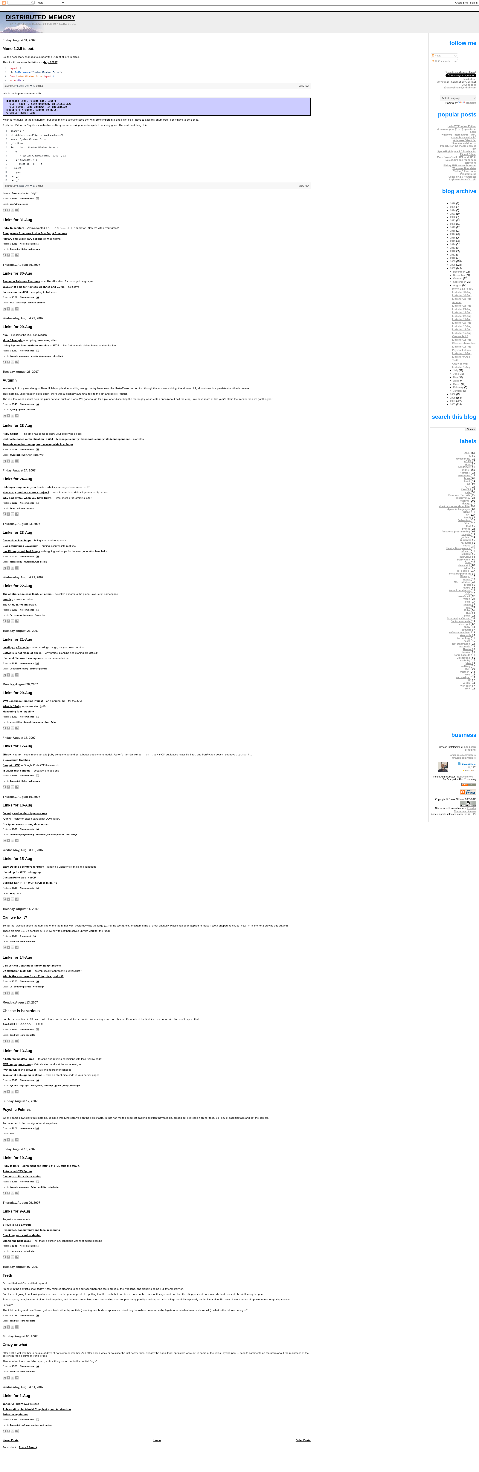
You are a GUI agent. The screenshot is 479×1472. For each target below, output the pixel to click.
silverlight (58, 356)
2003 (453, 404)
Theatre (467, 649)
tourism (467, 652)
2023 (453, 213)
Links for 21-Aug (17, 639)
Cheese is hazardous (21, 1011)
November (459, 275)
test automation (461, 643)
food (469, 526)
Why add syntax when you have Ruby (27, 498)
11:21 (14, 1128)
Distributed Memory (40, 16)
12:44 (15, 1029)
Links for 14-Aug (17, 957)
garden (22, 409)
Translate (471, 102)
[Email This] (4, 210)
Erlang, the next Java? (17, 1240)
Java (12, 303)
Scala (467, 615)
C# (11, 615)
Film (467, 523)
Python (466, 598)
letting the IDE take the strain (60, 1165)
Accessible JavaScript (17, 540)
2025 (453, 207)
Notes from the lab (460, 590)
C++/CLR (466, 489)
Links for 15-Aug (17, 859)
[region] (157, 74)
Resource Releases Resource (21, 281)
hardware (466, 542)
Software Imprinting (15, 1414)
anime (465, 469)
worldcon (466, 685)
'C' (470, 455)
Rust (469, 612)
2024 (453, 210)
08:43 (15, 404)
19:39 (15, 198)
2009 (453, 261)
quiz (468, 601)
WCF (41, 455)
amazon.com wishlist (464, 757)
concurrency (16, 1251)
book (467, 478)
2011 (453, 254)
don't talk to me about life (22, 941)
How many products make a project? (26, 492)
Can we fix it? (15, 917)
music (468, 584)
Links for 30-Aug (17, 273)
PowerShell (464, 596)
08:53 (15, 556)
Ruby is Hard (11, 1165)
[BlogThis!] (8, 210)
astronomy (464, 475)
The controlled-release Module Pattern (27, 594)
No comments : (28, 198)
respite (467, 604)
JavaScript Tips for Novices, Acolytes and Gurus (34, 286)
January (458, 390)
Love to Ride (469, 84)
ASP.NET (465, 472)
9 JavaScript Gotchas (16, 760)
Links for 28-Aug (17, 425)
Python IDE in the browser (19, 1069)
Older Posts (303, 1440)
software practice (36, 303)
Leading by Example (16, 647)
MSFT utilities (462, 582)
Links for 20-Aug (17, 693)
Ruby (24, 249)
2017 (453, 234)
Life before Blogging (470, 748)
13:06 (15, 981)
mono (25, 204)
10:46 (15, 1420)
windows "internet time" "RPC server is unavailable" (459, 136)
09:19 (15, 1080)
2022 (453, 217)
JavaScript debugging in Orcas (22, 1075)
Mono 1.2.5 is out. (18, 49)
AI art (468, 464)
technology (464, 638)
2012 (453, 251)
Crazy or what (15, 1345)
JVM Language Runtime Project (23, 701)
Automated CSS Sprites (17, 1171)
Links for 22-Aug (17, 586)
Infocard (466, 551)
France (466, 528)
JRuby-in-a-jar (12, 754)
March (457, 384)
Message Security (67, 439)
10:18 (15, 1182)
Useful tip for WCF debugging (22, 872)
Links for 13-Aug (17, 1051)
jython (58, 1085)
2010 (453, 258)
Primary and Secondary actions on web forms (32, 238)
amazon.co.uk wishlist (463, 755)
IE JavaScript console (16, 770)
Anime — (464, 140)
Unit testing (464, 657)
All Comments (442, 61)
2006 (453, 394)
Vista (469, 663)
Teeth (7, 1275)
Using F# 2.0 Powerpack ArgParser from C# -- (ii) (462, 178)
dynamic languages (20, 356)
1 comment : (26, 936)
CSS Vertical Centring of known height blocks (32, 965)
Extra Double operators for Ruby (23, 866)
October (458, 278)
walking (466, 666)
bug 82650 (50, 62)
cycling (13, 409)
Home (157, 1440)
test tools (33, 455)
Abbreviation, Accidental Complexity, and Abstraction (37, 1409)
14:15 (15, 776)
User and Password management (24, 658)
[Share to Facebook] (17, 210)
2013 (453, 247)
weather (31, 409)
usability (42, 1187)
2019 (453, 227)
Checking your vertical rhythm (22, 1235)
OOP (468, 593)
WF (470, 680)
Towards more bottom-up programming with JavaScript (38, 444)
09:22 (15, 503)
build (467, 481)
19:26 (15, 1366)
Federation (464, 520)
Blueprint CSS (11, 765)
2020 (453, 224)
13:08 (15, 936)
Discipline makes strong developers (25, 824)
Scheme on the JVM (15, 292)
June (456, 373)
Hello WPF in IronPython (462, 126)
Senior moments (461, 621)
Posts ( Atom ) (28, 1447)
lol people (463, 570)
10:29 (15, 717)
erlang (467, 512)
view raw (304, 85)
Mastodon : (456, 80)
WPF (468, 688)
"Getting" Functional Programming (464, 172)
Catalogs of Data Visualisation (22, 1176)
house (467, 545)
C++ (468, 486)
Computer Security (19, 669)
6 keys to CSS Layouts (17, 1224)
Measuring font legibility (18, 711)
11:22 (14, 1246)
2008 (453, 264)
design (466, 503)
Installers (466, 554)
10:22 (15, 297)
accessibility (16, 562)
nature (467, 587)
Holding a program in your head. (23, 487)
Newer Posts (11, 1440)
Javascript (15, 249)
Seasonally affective (459, 618)
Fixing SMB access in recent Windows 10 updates (459, 167)
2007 (453, 268)
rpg (468, 607)
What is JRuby (12, 706)
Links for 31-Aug (17, 220)
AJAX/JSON (465, 467)
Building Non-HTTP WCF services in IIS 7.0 (30, 882)
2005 (453, 397)
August (457, 285)
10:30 (15, 351)
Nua (5, 335)
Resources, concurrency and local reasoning (31, 1230)
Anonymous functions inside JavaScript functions (35, 233)
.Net (466, 453)
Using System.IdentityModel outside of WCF (31, 345)
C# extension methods (17, 970)
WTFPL (472, 814)
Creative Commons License (465, 810)
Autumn (10, 380)
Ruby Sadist (10, 433)
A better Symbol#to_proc (18, 1059)
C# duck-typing (18, 604)
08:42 (15, 449)
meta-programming (460, 573)
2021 (453, 220)
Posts (437, 55)
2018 (453, 230)
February (458, 387)
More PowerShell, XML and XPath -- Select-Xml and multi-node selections (456, 160)
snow (467, 627)
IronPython (15, 204)
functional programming (22, 834)
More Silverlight (13, 340)
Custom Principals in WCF (19, 877)
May (456, 377)
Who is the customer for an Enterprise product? (33, 976)
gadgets (466, 534)
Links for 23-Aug (17, 532)
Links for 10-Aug (17, 1158)
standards (466, 635)
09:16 (15, 888)
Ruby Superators (13, 228)
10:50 (15, 829)
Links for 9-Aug (16, 1211)
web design (34, 249)
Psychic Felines (17, 1109)
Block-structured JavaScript (20, 546)
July (456, 370)
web (468, 674)
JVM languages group (17, 1064)
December (459, 271)
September (459, 281)
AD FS (468, 461)
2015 (453, 241)
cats (12, 1134)
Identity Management (41, 356)
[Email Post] (37, 198)
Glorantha (466, 540)
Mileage (465, 576)
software (467, 629)
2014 (453, 244)
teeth (467, 641)
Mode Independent (118, 439)
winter (467, 683)
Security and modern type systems (25, 813)
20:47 (15, 1315)
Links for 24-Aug (17, 479)
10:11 (14, 244)
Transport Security (92, 439)
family (468, 517)
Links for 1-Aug (16, 1396)
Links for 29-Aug (17, 327)
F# (467, 514)
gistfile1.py (10, 85)
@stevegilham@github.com (460, 87)
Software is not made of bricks (22, 653)
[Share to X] (12, 210)
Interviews (466, 556)
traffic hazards (462, 655)
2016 (453, 237)
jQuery (7, 818)
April (456, 380)
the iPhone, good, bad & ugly (21, 551)
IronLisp (8, 599)
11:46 (14, 663)
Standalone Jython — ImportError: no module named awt (458, 146)
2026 (453, 203)
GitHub (40, 85)
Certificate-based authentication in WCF (28, 439)
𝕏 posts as (460, 72)
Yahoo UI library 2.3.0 (16, 1403)
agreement (29, 1165)
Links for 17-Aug (17, 746)
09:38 (15, 610)
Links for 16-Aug (17, 805)
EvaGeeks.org (465, 776)
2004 (453, 401)
